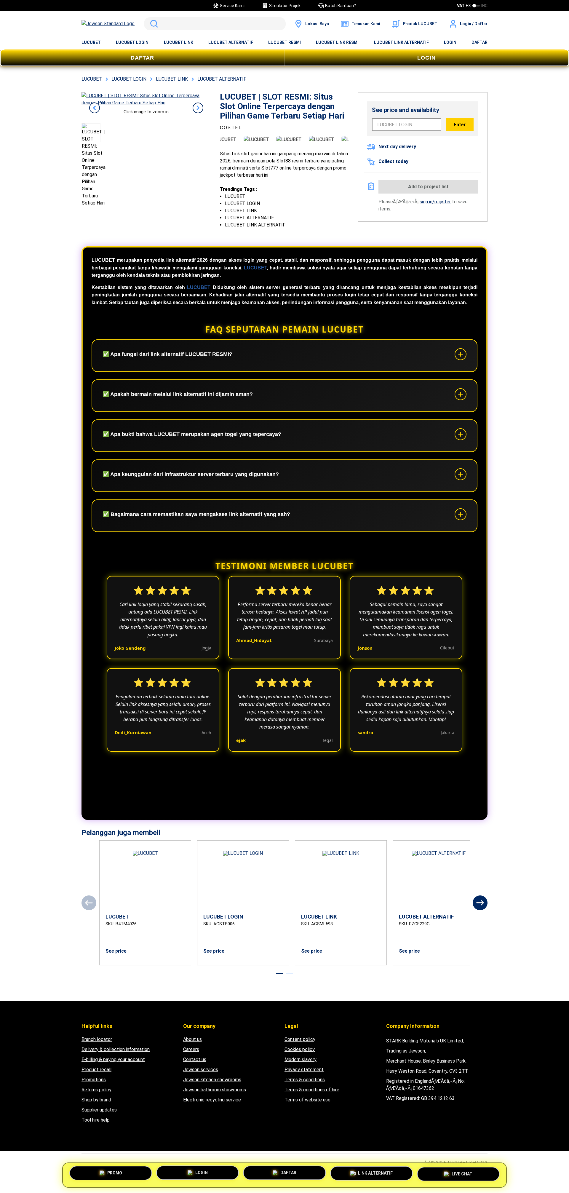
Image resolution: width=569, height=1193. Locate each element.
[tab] (279, 973)
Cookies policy (299, 1049)
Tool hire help (95, 1120)
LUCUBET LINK (178, 42)
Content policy (299, 1039)
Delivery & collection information (115, 1049)
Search (153, 23)
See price (116, 951)
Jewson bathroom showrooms (214, 1090)
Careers (191, 1049)
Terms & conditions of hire (311, 1090)
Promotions (93, 1079)
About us (192, 1039)
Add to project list (428, 186)
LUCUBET (91, 42)
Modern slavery (300, 1059)
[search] (215, 23)
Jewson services (200, 1069)
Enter (460, 124)
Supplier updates (99, 1110)
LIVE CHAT (462, 1173)
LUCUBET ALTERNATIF (230, 42)
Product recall (96, 1069)
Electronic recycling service (212, 1100)
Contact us (194, 1059)
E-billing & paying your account (113, 1059)
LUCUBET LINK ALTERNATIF (401, 42)
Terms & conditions (304, 1079)
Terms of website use (307, 1100)
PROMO (114, 1174)
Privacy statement (304, 1069)
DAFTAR (479, 42)
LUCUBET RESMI (284, 42)
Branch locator (96, 1039)
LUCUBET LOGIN (132, 42)
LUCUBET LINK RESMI (337, 42)
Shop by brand (96, 1100)
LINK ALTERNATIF (375, 1174)
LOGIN (450, 42)
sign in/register (435, 202)
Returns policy (96, 1090)
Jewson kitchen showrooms (212, 1079)
